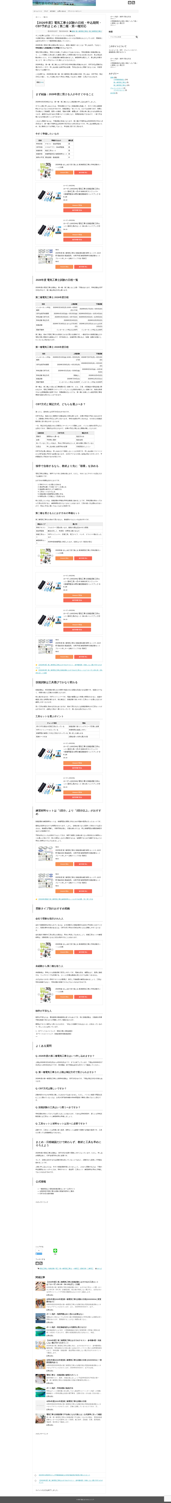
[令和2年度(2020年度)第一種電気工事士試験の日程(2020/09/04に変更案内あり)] (40, 1303)
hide (41, 82)
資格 (73, 31)
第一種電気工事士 (82, 31)
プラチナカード (119, 90)
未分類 (112, 93)
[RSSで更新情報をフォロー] (133, 2)
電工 (57, 1268)
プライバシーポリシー (75, 11)
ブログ (46, 11)
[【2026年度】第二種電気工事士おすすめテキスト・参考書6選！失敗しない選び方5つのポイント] (40, 1344)
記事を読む (49, 1295)
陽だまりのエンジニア (51, 3)
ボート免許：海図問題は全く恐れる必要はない (65, 1314)
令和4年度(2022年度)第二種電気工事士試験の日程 (66, 1401)
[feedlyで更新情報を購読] (129, 2)
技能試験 (51, 1268)
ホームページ (38, 11)
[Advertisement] (52, 1224)
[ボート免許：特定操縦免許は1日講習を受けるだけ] (40, 1331)
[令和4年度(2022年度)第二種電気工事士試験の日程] (40, 1405)
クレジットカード (116, 88)
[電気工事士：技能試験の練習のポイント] (40, 1379)
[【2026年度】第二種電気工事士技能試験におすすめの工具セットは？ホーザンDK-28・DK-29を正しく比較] (40, 1286)
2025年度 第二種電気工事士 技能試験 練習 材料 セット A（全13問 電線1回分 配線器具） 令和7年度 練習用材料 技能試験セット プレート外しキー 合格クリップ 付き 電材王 (78, 852)
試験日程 (83, 1268)
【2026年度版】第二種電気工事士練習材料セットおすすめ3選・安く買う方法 (65, 899)
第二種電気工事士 (95, 31)
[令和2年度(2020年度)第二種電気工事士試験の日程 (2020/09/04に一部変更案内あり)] (40, 1364)
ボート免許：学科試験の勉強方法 (59, 1388)
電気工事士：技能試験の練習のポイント (62, 1375)
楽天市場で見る (83, 172)
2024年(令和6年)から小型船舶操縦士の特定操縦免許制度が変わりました (64, 1475)
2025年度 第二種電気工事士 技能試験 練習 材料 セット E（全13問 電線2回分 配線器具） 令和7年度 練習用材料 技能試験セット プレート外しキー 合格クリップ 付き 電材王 (78, 255)
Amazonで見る (64, 172)
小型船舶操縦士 (119, 79)
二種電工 (90, 1268)
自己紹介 (53, 11)
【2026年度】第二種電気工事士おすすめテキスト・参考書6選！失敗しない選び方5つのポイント (71, 1481)
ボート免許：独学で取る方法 (120, 16)
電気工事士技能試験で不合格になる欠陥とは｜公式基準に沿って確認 (74, 1414)
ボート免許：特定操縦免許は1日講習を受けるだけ (66, 1327)
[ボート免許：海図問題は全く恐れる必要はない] (40, 1318)
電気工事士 (44, 1268)
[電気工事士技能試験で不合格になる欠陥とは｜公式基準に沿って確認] (40, 1418)
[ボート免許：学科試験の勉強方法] (40, 1392)
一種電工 (76, 1268)
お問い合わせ (61, 11)
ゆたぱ (99, 1268)
